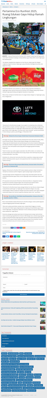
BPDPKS (21, 353)
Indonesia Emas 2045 (14, 361)
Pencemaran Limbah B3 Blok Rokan (24, 380)
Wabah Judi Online (32, 390)
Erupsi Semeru (5, 358)
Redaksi (31, 395)
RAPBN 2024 (29, 385)
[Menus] (45, 1)
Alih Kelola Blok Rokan (13, 353)
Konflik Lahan (20, 372)
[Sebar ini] (4, 236)
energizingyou (5, 343)
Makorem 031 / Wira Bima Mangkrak (10, 374)
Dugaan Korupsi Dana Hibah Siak (9, 356)
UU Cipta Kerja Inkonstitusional (19, 390)
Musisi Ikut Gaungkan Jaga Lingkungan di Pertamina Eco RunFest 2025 (35, 232)
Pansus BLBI (21, 377)
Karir (35, 395)
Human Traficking (22, 358)
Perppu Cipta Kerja (27, 382)
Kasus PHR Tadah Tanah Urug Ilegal (24, 369)
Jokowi (3, 346)
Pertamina (4, 335)
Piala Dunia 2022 (36, 382)
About (12, 396)
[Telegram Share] (15, 236)
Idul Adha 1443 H (40, 358)
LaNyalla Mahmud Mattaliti (8, 341)
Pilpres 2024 (4, 385)
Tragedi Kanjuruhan (6, 390)
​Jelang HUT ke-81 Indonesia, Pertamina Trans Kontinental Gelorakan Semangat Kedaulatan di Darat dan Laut (14, 258)
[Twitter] (15, 228)
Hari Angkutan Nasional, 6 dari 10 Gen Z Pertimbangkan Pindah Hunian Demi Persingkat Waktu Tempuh (40, 256)
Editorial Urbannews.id (40, 356)
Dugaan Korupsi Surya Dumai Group (25, 356)
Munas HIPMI (30, 374)
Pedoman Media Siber (5, 396)
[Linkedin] (21, 228)
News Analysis (38, 374)
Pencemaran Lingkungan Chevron (9, 382)
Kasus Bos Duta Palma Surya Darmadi (10, 366)
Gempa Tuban (13, 358)
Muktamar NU (22, 374)
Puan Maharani (5, 338)
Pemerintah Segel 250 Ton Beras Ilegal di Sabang (11, 232)
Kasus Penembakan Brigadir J (8, 369)
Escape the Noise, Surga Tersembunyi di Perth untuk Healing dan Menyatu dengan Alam (23, 256)
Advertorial (4, 353)
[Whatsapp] (18, 236)
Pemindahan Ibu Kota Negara (8, 380)
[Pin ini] (11, 236)
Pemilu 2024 (37, 377)
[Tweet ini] (7, 236)
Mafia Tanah (28, 372)
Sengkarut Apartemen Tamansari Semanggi (11, 388)
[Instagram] (18, 228)
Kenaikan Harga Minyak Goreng (9, 372)
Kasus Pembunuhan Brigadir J (26, 366)
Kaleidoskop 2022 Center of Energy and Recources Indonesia (15, 364)
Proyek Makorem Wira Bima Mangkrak (17, 385)
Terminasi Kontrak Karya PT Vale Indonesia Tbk (33, 388)
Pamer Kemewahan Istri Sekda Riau (9, 377)
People (19, 382)
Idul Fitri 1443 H (5, 361)
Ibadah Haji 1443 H (31, 358)
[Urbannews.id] (8, 1)
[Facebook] (12, 228)
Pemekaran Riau (29, 377)
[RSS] (24, 228)
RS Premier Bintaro (38, 385)
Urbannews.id (26, 395)
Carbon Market (28, 353)
